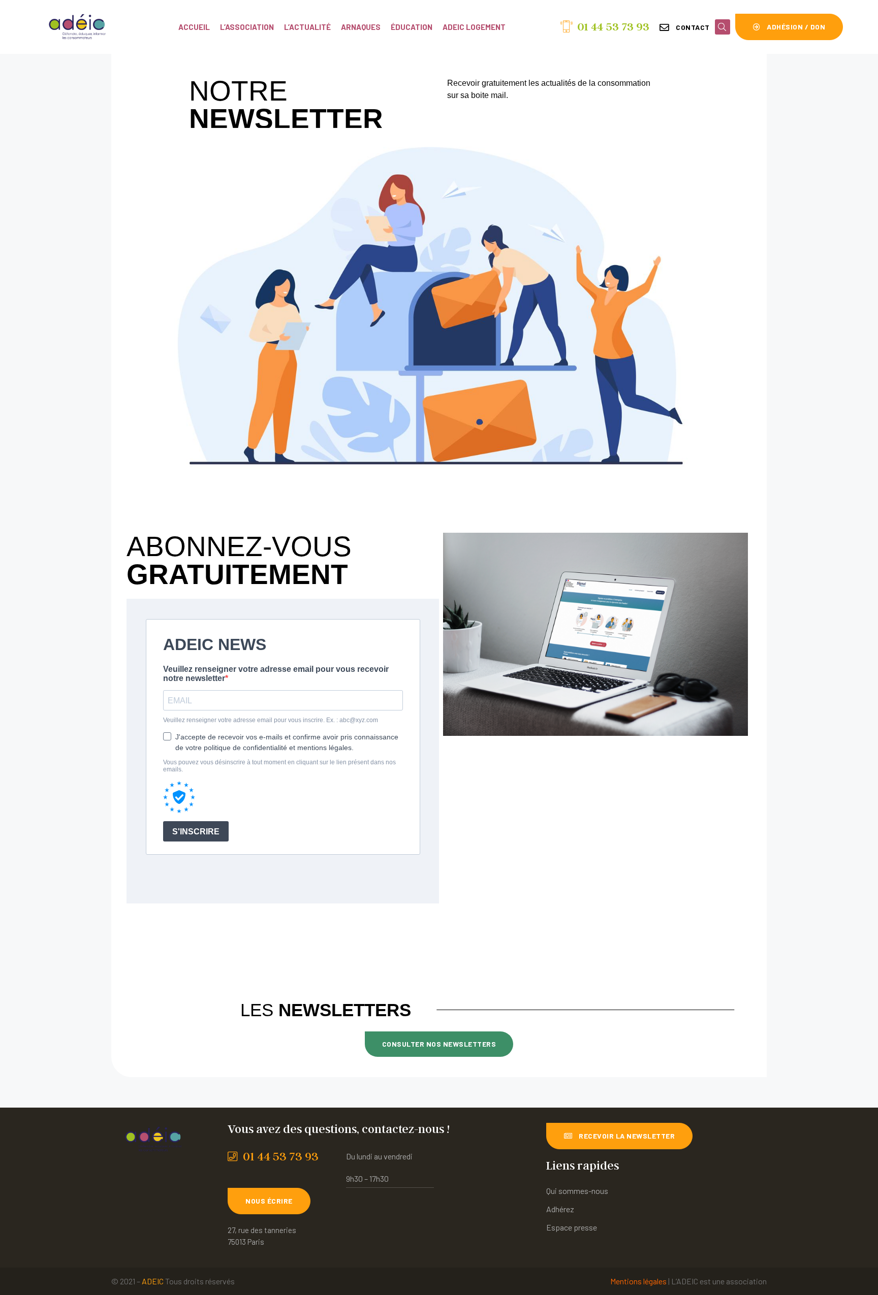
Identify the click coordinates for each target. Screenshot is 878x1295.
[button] (684, 27)
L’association (247, 26)
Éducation (411, 26)
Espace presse (571, 1227)
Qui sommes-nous (577, 1190)
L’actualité (307, 26)
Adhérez (560, 1209)
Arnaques (361, 26)
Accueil (194, 26)
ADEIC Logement (474, 26)
